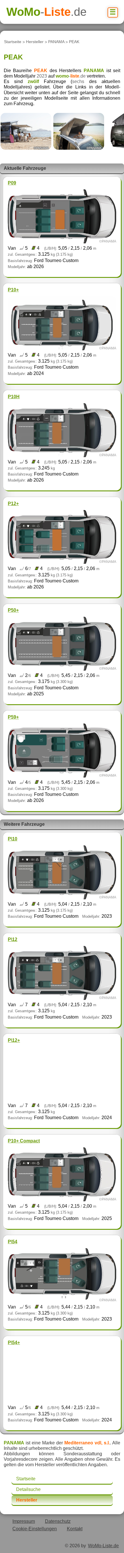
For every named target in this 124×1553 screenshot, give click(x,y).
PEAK (74, 42)
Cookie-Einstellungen (34, 1528)
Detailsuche (28, 1489)
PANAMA (56, 42)
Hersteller (35, 42)
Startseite (12, 42)
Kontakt (74, 1528)
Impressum (23, 1521)
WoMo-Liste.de (103, 1545)
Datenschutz (58, 1521)
